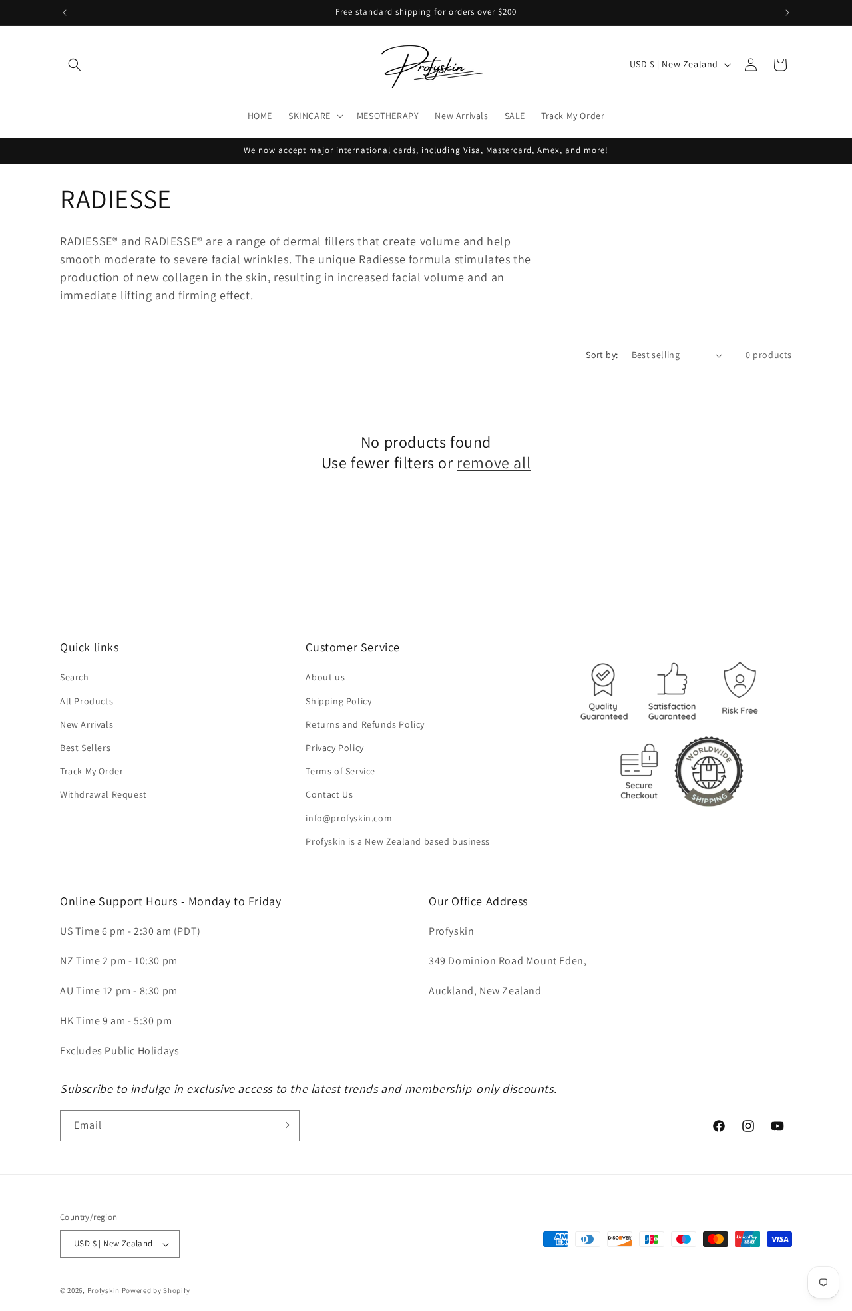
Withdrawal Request (103, 795)
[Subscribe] (284, 1125)
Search (74, 678)
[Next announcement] (787, 12)
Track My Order (91, 772)
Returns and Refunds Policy (365, 724)
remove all (494, 462)
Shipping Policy (338, 701)
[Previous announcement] (64, 12)
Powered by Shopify (156, 1291)
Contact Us (329, 795)
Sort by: (602, 355)
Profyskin (103, 1291)
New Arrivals (86, 724)
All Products (86, 701)
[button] (74, 64)
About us (325, 678)
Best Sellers (85, 748)
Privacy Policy (334, 748)
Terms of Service (340, 772)
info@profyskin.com (349, 818)
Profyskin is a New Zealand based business (398, 841)
